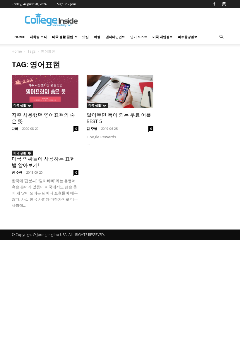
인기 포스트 (138, 36)
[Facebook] (214, 4)
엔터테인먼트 (115, 36)
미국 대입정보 (162, 36)
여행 (97, 36)
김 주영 (92, 128)
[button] (221, 37)
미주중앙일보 (187, 36)
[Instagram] (224, 4)
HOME (19, 36)
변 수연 (17, 172)
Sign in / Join (66, 4)
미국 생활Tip (22, 105)
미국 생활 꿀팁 (62, 36)
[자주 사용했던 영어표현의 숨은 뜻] (45, 91)
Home (17, 51)
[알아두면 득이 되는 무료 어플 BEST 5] (120, 91)
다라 (15, 128)
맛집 (85, 36)
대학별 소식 (38, 36)
